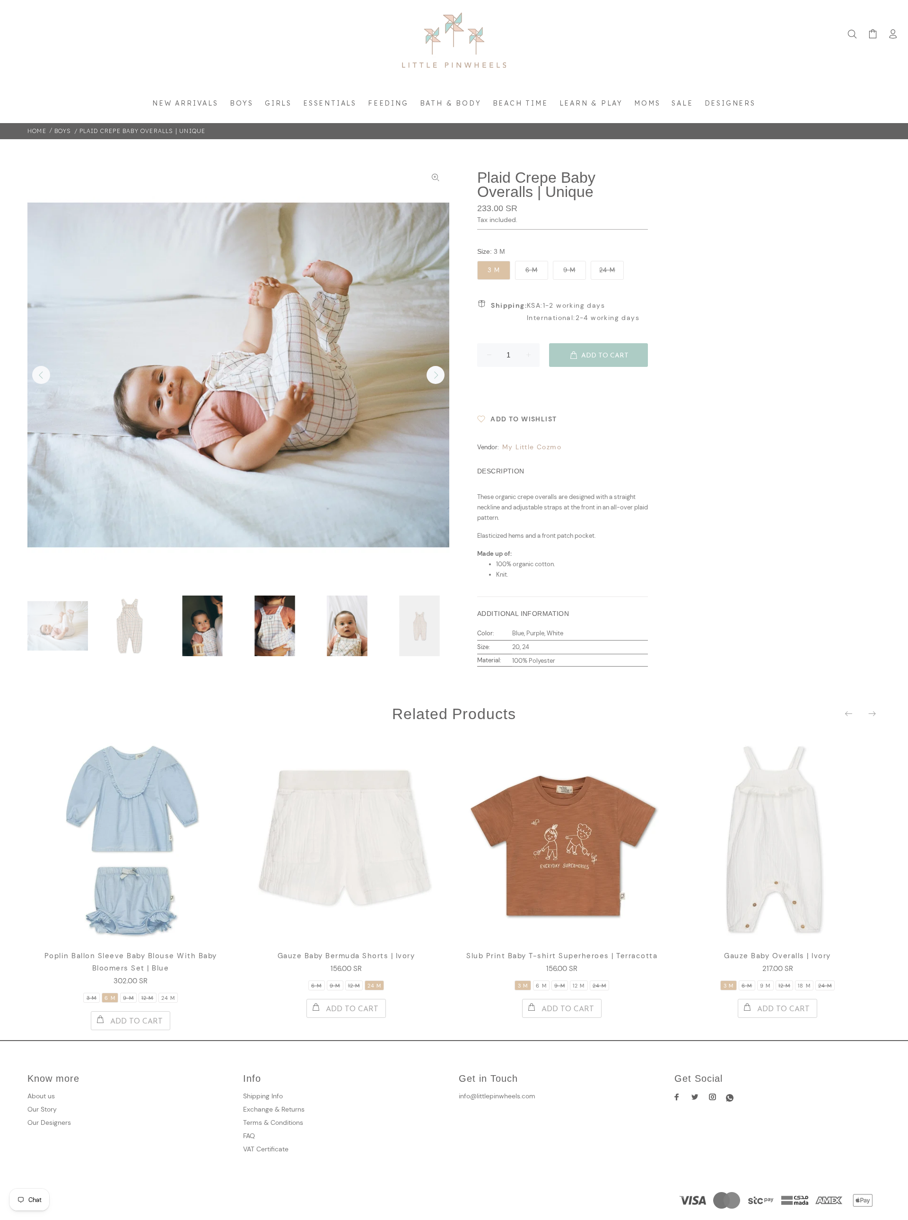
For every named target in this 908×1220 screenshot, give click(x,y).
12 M (147, 998)
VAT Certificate (265, 1149)
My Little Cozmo (531, 447)
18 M (804, 985)
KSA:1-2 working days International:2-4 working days (565, 311)
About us (41, 1096)
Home (36, 130)
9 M (569, 270)
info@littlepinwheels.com (497, 1096)
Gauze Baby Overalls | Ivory (777, 956)
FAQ (249, 1135)
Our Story (42, 1109)
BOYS (62, 130)
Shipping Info (263, 1096)
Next (436, 375)
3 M (494, 270)
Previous (41, 375)
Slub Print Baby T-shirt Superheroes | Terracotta (561, 956)
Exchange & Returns (274, 1109)
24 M (607, 270)
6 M (531, 270)
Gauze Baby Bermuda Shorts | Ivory (346, 956)
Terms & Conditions (273, 1122)
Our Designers (49, 1122)
